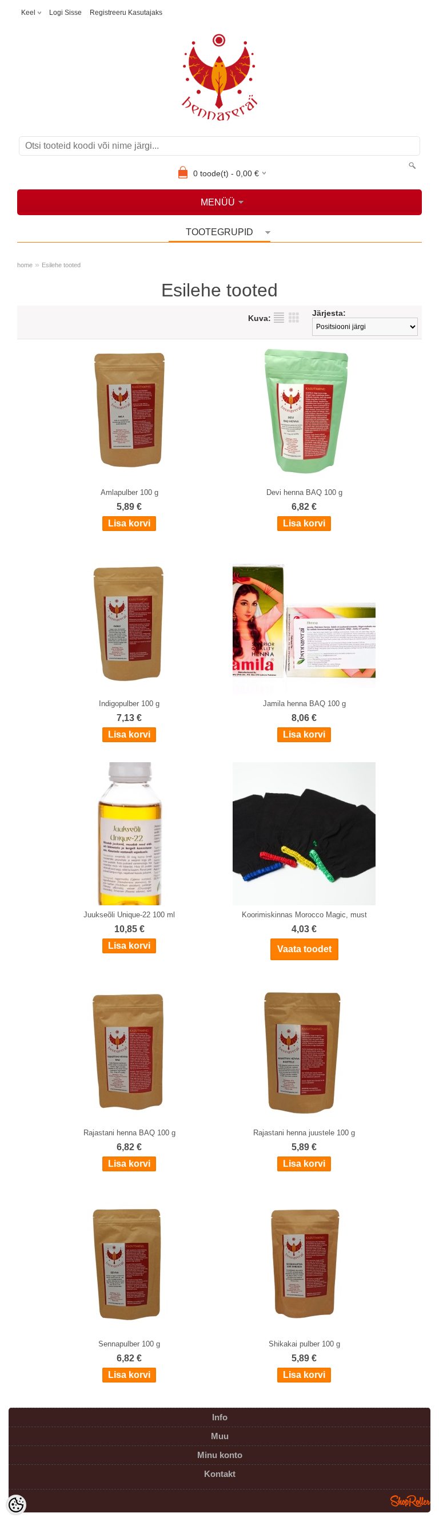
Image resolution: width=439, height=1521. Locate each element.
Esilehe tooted (61, 265)
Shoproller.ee (410, 1501)
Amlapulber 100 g (129, 492)
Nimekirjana (279, 317)
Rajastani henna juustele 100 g (304, 1132)
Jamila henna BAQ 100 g (304, 703)
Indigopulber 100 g (129, 703)
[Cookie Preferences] (16, 1505)
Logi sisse (65, 13)
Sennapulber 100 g (129, 1344)
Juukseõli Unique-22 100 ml (129, 914)
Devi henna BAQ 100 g (304, 492)
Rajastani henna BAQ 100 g (129, 1132)
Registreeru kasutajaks (126, 13)
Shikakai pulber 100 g (304, 1344)
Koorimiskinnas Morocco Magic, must (304, 914)
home (25, 265)
